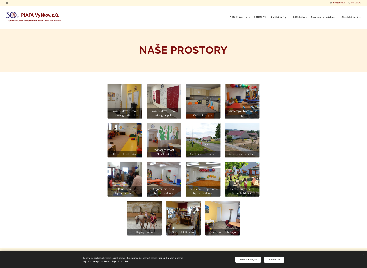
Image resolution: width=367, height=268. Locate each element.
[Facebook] (7, 2)
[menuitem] (240, 17)
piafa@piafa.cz (339, 2)
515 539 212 (356, 2)
